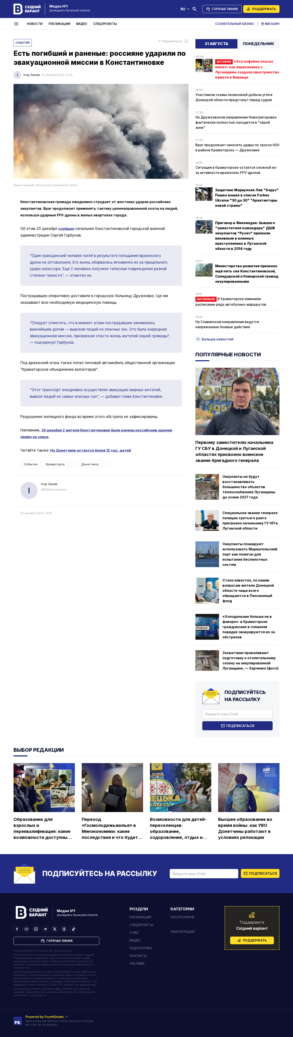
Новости (34, 24)
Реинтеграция (183, 932)
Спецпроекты (105, 24)
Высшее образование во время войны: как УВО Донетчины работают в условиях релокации (245, 828)
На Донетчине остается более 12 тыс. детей (90, 450)
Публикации (59, 24)
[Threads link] (64, 929)
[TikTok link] (73, 929)
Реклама (137, 963)
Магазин (272, 24)
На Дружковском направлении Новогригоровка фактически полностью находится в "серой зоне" (235, 122)
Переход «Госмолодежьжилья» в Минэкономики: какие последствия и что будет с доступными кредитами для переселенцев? (112, 828)
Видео (81, 24)
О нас (134, 932)
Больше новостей (217, 339)
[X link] (54, 929)
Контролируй (182, 917)
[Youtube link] (26, 929)
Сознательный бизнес (234, 24)
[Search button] (194, 9)
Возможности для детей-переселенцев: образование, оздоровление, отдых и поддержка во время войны (178, 828)
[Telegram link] (45, 929)
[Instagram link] (35, 929)
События (22, 42)
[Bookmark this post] (186, 41)
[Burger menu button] (17, 24)
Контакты (138, 956)
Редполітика (141, 948)
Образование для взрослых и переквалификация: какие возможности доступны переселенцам (42, 828)
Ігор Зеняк (31, 75)
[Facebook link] (17, 929)
